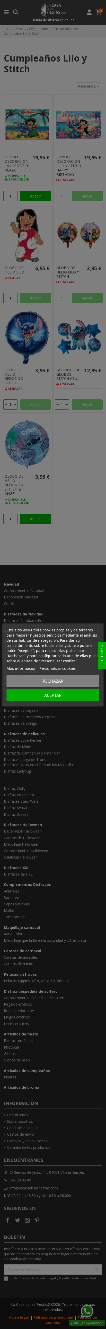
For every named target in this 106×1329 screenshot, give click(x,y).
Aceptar (52, 695)
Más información (21, 668)
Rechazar (53, 681)
